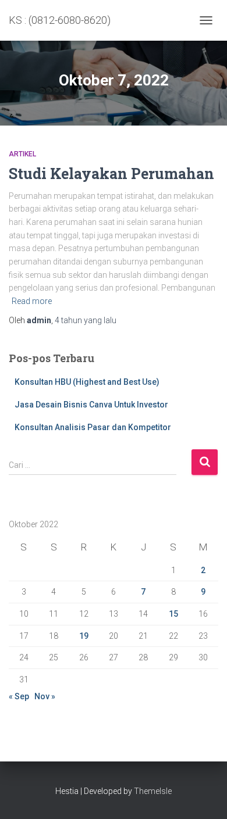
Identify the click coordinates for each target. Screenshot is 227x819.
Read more (32, 301)
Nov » (44, 696)
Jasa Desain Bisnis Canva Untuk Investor (91, 404)
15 (173, 613)
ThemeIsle (153, 791)
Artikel (22, 154)
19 (83, 636)
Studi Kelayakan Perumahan (111, 173)
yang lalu (85, 320)
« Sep (19, 696)
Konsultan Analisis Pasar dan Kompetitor (93, 427)
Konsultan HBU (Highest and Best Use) (87, 382)
